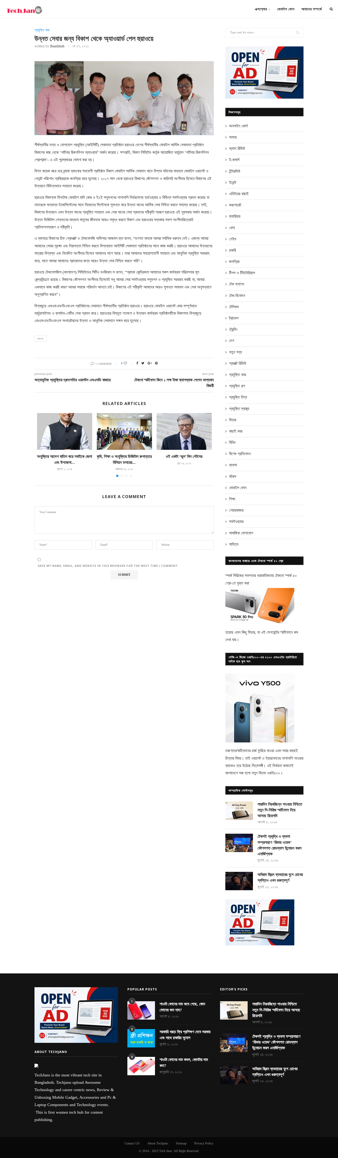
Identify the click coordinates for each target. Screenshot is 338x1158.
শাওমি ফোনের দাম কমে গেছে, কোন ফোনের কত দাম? (182, 1007)
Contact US (132, 1143)
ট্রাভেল (233, 318)
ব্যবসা (233, 465)
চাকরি (232, 250)
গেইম (232, 239)
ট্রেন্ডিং (233, 329)
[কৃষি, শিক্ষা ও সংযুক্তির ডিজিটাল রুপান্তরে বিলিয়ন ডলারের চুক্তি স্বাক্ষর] (124, 431)
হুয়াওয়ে (40, 338)
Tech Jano (165, 1151)
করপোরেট (235, 205)
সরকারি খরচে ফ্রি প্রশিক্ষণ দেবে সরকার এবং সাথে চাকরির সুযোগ (185, 1035)
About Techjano (157, 1143)
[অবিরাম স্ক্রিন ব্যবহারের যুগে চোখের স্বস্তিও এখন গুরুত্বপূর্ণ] (239, 881)
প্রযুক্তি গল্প (237, 386)
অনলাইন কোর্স (238, 126)
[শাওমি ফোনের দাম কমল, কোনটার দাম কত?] (141, 1066)
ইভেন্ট (232, 182)
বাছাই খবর (235, 431)
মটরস (232, 476)
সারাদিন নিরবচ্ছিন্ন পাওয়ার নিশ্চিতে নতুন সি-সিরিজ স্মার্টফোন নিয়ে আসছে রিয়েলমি (280, 810)
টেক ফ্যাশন (236, 284)
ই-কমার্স (234, 159)
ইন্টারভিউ (234, 171)
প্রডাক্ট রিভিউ (237, 363)
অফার (233, 137)
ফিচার (232, 420)
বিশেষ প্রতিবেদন (240, 453)
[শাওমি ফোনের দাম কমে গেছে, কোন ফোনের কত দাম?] (141, 1010)
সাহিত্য (233, 544)
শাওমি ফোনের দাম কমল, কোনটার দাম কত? (184, 1062)
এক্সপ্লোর (261, 9)
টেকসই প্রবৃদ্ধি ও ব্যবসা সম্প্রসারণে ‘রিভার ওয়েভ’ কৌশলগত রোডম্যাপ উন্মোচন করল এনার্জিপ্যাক (279, 845)
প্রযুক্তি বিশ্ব (238, 397)
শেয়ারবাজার (236, 510)
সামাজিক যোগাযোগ (241, 533)
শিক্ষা (232, 499)
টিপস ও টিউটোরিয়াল (242, 273)
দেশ (231, 340)
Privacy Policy (203, 1143)
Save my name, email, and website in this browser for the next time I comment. (108, 566)
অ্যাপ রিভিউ (237, 148)
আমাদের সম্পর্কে (311, 9)
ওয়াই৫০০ (273, 773)
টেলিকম (234, 307)
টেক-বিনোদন (237, 295)
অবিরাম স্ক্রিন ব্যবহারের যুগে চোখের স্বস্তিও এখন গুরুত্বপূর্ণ (280, 877)
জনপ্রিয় (234, 261)
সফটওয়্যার (236, 521)
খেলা (232, 227)
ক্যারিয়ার (234, 216)
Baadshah (57, 46)
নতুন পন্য (235, 352)
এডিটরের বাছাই (239, 193)
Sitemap (181, 1143)
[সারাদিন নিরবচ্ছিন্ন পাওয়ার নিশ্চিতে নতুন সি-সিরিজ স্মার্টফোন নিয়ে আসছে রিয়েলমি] (239, 810)
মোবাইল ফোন (286, 9)
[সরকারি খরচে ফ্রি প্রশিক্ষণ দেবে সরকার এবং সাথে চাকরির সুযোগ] (141, 1038)
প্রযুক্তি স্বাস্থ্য (239, 408)
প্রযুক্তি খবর (41, 30)
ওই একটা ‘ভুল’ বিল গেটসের (184, 456)
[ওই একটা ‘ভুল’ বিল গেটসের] (184, 431)
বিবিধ (232, 442)
